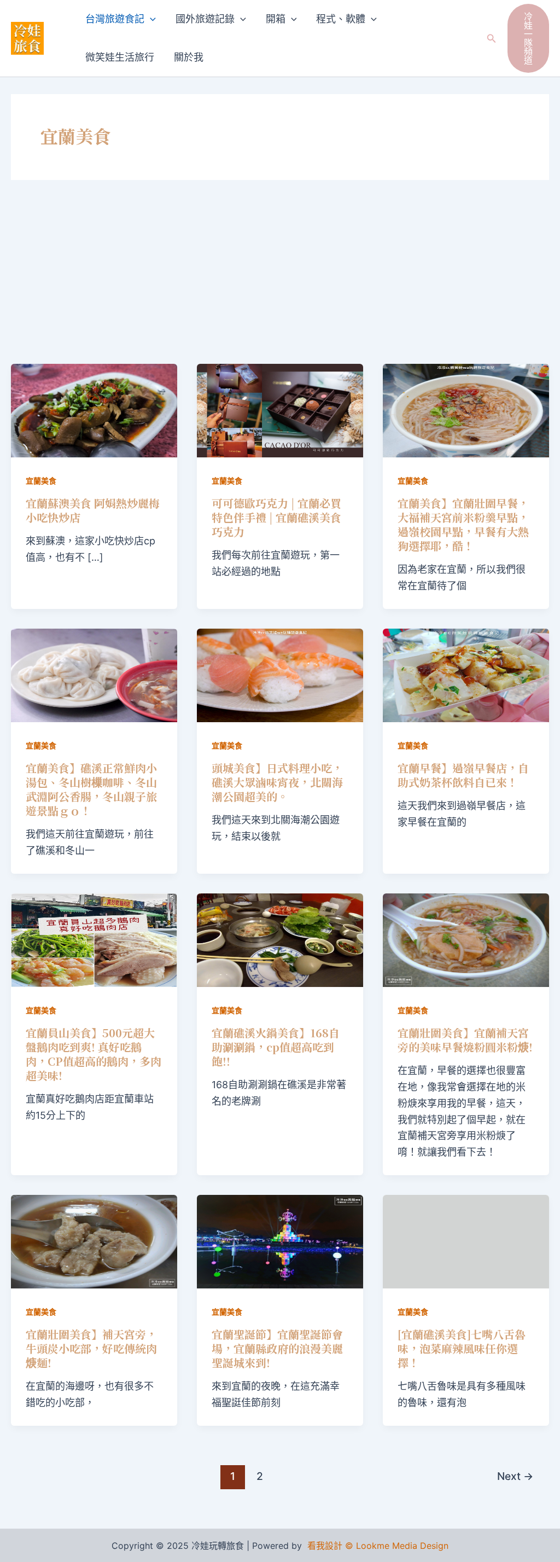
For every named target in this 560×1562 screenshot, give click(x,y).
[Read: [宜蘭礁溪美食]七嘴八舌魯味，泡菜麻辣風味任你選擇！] (466, 1240)
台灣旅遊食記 (114, 19)
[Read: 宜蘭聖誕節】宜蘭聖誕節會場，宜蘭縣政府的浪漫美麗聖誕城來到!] (280, 1240)
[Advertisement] (280, 281)
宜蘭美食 (41, 480)
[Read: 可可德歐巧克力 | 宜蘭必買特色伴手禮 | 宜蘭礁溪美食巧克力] (280, 409)
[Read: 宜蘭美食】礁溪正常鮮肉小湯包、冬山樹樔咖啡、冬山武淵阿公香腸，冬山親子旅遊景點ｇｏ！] (94, 674)
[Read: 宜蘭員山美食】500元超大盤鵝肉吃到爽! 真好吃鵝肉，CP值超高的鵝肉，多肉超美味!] (94, 939)
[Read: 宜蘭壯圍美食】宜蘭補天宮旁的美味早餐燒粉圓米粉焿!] (466, 939)
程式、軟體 (340, 19)
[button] (150, 19)
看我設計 (324, 1545)
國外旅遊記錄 (205, 19)
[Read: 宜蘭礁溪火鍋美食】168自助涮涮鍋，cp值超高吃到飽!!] (280, 939)
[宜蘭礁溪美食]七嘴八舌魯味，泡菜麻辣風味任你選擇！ (462, 1348)
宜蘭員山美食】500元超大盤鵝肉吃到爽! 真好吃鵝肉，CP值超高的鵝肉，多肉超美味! (93, 1054)
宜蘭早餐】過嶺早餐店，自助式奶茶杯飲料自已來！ (463, 775)
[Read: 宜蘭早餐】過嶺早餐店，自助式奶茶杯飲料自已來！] (466, 674)
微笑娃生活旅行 (119, 57)
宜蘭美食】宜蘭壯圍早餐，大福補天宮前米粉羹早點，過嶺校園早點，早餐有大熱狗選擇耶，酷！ (463, 524)
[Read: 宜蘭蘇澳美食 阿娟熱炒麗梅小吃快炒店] (94, 409)
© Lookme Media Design (396, 1545)
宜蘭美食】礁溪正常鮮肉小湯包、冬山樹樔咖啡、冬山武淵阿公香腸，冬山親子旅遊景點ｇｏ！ (91, 789)
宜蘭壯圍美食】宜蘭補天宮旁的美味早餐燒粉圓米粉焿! (465, 1040)
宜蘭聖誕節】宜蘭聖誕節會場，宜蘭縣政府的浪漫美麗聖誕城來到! (277, 1348)
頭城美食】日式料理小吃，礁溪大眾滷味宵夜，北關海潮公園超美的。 (277, 782)
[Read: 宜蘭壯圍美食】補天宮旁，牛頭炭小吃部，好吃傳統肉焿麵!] (94, 1240)
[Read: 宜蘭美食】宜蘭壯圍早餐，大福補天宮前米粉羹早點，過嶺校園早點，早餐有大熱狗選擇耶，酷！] (466, 409)
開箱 (275, 19)
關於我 (188, 57)
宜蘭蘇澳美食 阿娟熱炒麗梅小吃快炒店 (93, 510)
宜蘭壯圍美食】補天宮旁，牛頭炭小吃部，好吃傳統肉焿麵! (91, 1348)
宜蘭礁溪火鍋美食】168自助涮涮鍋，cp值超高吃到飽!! (276, 1047)
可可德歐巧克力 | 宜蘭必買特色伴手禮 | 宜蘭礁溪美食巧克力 (276, 517)
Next (515, 1476)
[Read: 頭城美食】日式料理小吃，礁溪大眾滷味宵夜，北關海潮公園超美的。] (280, 674)
